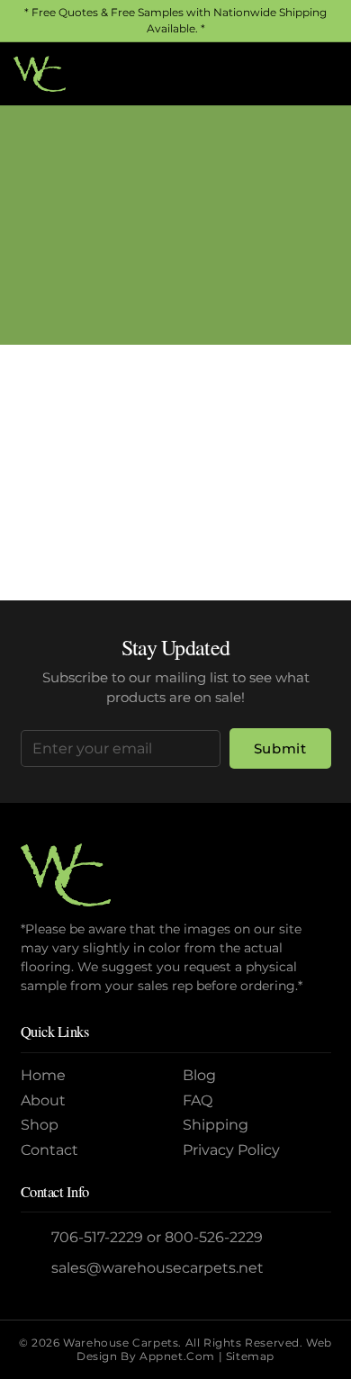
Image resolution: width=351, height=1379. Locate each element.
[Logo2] (40, 74)
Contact (49, 1149)
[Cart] (318, 73)
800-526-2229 (214, 1237)
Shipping (215, 1124)
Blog (199, 1075)
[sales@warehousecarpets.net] (36, 1268)
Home (105, 250)
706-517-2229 (97, 1237)
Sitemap (250, 1356)
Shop (39, 1124)
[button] (278, 73)
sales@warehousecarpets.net (157, 1267)
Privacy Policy (231, 1149)
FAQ (197, 1100)
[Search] (312, 499)
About (43, 1100)
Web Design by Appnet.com (204, 1349)
